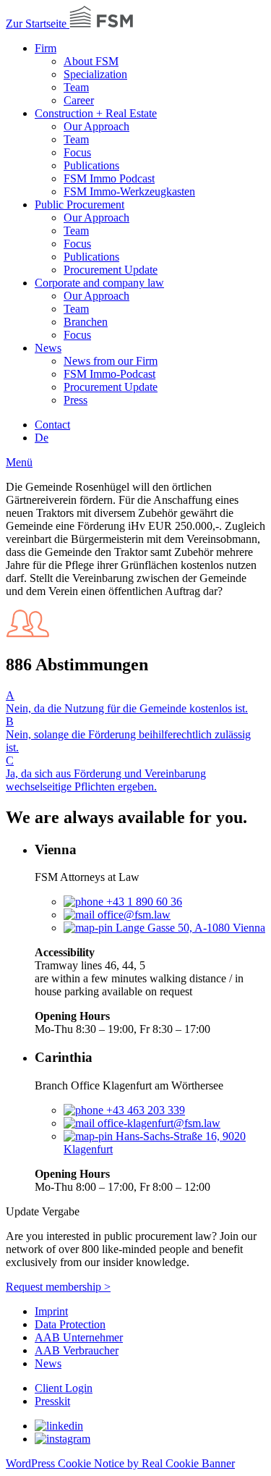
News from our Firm (111, 361)
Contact (52, 424)
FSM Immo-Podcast (109, 374)
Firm (45, 48)
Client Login (64, 1388)
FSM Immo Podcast (109, 178)
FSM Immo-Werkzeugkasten (129, 191)
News (48, 348)
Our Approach (96, 126)
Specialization (95, 74)
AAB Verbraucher (77, 1350)
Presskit (52, 1401)
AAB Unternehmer (79, 1337)
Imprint (51, 1311)
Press (75, 400)
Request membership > (58, 1287)
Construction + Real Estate (96, 113)
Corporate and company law (99, 283)
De (41, 437)
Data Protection (70, 1324)
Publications (91, 165)
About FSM (91, 61)
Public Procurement (79, 204)
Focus (77, 152)
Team (76, 87)
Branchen (86, 322)
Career (79, 100)
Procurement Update (111, 269)
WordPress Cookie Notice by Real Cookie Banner (120, 1463)
